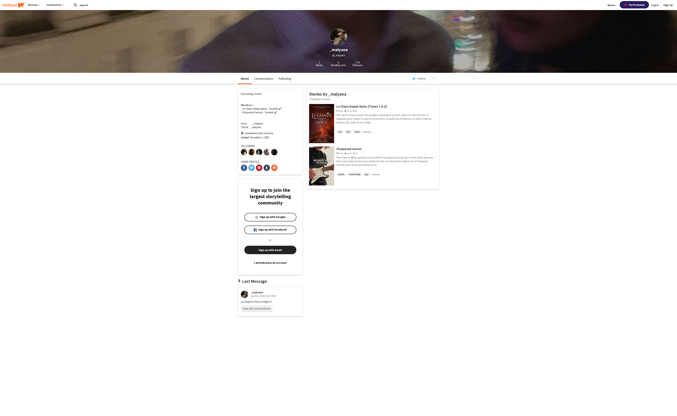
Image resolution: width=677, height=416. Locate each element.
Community (54, 5)
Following (284, 79)
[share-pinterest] (259, 168)
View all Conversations (257, 308)
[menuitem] (419, 78)
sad (340, 131)
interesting (354, 174)
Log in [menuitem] (655, 5)
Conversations (263, 79)
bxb (348, 131)
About (245, 79)
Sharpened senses (349, 149)
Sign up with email (270, 250)
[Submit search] (75, 5)
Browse (33, 5)
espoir (341, 174)
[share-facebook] (244, 168)
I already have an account (270, 262)
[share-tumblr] (267, 168)
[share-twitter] (251, 168)
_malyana (256, 292)
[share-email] (274, 168)
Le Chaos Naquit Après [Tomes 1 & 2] (361, 106)
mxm (357, 131)
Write (611, 5)
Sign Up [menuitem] (668, 5)
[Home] (13, 5)
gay (366, 174)
